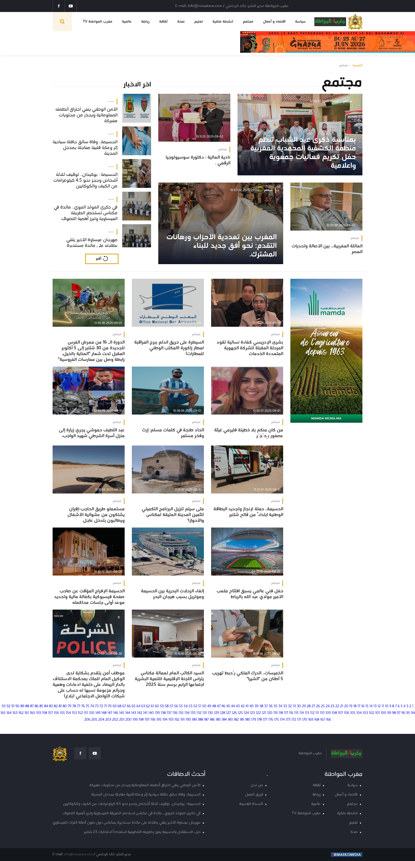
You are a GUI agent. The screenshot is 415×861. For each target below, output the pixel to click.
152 (80, 713)
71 (105, 706)
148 (103, 713)
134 (186, 713)
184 (224, 720)
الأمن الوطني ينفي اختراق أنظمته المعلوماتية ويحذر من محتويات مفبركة (145, 785)
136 (174, 713)
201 (121, 720)
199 (135, 720)
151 (86, 713)
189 (194, 720)
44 (233, 706)
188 (200, 720)
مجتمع (248, 21)
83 (51, 706)
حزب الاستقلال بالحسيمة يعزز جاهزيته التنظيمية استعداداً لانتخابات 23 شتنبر (142, 832)
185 (218, 720)
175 (276, 720)
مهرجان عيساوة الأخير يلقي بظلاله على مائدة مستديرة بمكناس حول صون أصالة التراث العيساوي (127, 823)
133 (192, 713)
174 (282, 720)
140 (151, 713)
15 (366, 706)
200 (128, 720)
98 (394, 713)
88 (27, 706)
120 (269, 713)
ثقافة (163, 21)
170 (304, 720)
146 (115, 713)
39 (256, 706)
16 (362, 706)
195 (158, 720)
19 (350, 706)
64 (138, 706)
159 (38, 713)
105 (352, 713)
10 (386, 706)
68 (119, 706)
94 (413, 713)
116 (291, 713)
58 (167, 706)
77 (78, 706)
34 (280, 706)
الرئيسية (357, 65)
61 (152, 706)
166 (328, 720)
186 (212, 720)
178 (259, 720)
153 (74, 713)
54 (186, 706)
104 (359, 713)
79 (69, 706)
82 (56, 706)
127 (228, 713)
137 (169, 713)
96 (403, 713)
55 (181, 706)
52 (195, 706)
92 (8, 706)
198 (141, 720)
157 (50, 713)
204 (101, 720)
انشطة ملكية (223, 21)
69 (114, 706)
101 (377, 713)
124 (246, 713)
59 (162, 706)
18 (354, 706)
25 (323, 706)
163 (15, 713)
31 (294, 706)
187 (206, 720)
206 (87, 720)
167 (322, 720)
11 (383, 706)
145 (121, 713)
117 (286, 713)
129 (216, 713)
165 (3, 713)
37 (266, 706)
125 (240, 713)
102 (371, 713)
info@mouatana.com (78, 854)
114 (301, 713)
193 (170, 720)
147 (109, 713)
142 (139, 713)
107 (340, 713)
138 (163, 713)
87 (32, 706)
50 (204, 706)
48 (214, 706)
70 (110, 706)
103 (365, 713)
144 (127, 713)
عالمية (127, 21)
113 (307, 713)
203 (108, 720)
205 (94, 720)
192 (176, 720)
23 (332, 706)
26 (318, 706)
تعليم (198, 21)
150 (91, 713)
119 (275, 713)
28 (309, 706)
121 (264, 713)
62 (148, 706)
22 (337, 706)
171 (299, 720)
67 (124, 706)
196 (152, 720)
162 (21, 713)
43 (238, 706)
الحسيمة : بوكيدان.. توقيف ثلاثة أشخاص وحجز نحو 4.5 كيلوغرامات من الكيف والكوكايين (132, 804)
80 (65, 706)
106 (346, 713)
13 (375, 706)
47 (218, 706)
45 (228, 706)
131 (204, 713)
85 (41, 706)
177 (265, 720)
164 (9, 713)
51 (199, 706)
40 (252, 706)
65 (133, 706)
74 (92, 706)
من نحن (256, 785)
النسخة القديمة (251, 804)
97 (398, 713)
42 (242, 706)
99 (389, 713)
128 (222, 713)
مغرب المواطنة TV (97, 21)
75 (87, 706)
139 (157, 713)
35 (275, 706)
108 (334, 713)
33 (285, 706)
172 (293, 720)
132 (198, 713)
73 (96, 706)
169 (310, 720)
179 (253, 720)
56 (176, 706)
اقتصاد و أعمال (274, 21)
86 (36, 706)
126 (234, 713)
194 (164, 720)
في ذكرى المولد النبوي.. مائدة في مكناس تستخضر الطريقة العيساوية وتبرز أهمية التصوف (131, 813)
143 (133, 713)
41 (247, 706)
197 (147, 720)
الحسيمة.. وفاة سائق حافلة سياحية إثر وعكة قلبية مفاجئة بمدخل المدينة (146, 795)
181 (242, 720)
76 (83, 706)
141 (145, 713)
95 (408, 713)
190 (188, 720)
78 (74, 706)
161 (26, 713)
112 (312, 713)
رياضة (145, 21)
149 (97, 713)
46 (223, 706)
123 (252, 713)
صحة (181, 21)
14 (370, 706)
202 (115, 720)
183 (230, 720)
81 (60, 706)
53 (190, 706)
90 (17, 706)
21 (341, 706)
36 (271, 706)
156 (56, 713)
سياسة (300, 21)
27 (313, 706)
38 (261, 706)
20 (346, 706)
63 (143, 706)
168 (316, 720)
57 (171, 706)
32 (290, 706)
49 (209, 706)
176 (270, 720)
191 (182, 720)
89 (22, 706)
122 (258, 713)
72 (101, 706)
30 (299, 706)
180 (247, 720)
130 (210, 713)
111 (317, 713)
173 (288, 720)
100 (383, 713)
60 (157, 706)
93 (4, 706)
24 (328, 706)
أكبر (98, 258)
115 (296, 713)
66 (129, 706)
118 (281, 713)
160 (32, 713)
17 (358, 706)
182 (236, 720)
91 (12, 706)
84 (46, 706)
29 (304, 706)
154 (68, 713)
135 (180, 713)
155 (62, 713)
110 (322, 713)
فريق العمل (254, 795)
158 (44, 713)
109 (328, 713)
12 (379, 706)
